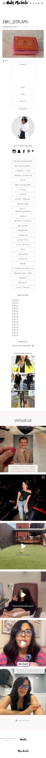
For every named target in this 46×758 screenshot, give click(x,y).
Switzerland (23, 185)
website (23, 101)
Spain (23, 194)
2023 (15, 303)
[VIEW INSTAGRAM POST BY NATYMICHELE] (44, 469)
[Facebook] (5, 60)
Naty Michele (17, 3)
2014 (15, 327)
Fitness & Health (23, 268)
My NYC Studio (23, 221)
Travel (23, 278)
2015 (15, 324)
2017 (15, 319)
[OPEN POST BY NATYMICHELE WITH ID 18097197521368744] (23, 449)
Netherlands (23, 166)
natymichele (23, 428)
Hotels (23, 259)
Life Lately (23, 245)
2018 (15, 316)
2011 (15, 335)
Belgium (23, 226)
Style (23, 190)
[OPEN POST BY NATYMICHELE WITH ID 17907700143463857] (23, 595)
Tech (23, 180)
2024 (15, 300)
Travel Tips (23, 171)
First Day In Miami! (33, 27)
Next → (13, 29)
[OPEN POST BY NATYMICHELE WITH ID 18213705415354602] (23, 497)
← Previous (6, 29)
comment (23, 64)
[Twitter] (3, 60)
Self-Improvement (23, 210)
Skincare (23, 204)
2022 (15, 306)
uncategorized (23, 161)
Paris (23, 216)
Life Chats (23, 287)
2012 (15, 333)
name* (23, 87)
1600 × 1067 (21, 27)
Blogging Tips (23, 273)
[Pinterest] (7, 60)
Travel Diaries (23, 175)
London (23, 235)
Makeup (23, 230)
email (23, 94)
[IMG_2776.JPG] (23, 44)
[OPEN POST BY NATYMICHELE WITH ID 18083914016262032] (23, 546)
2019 (15, 314)
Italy (23, 249)
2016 (15, 322)
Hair (23, 264)
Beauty (23, 283)
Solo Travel (23, 199)
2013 (15, 330)
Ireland (23, 254)
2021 (15, 308)
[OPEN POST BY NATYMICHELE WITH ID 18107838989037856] (23, 692)
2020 (15, 311)
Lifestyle (23, 240)
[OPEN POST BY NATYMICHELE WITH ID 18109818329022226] (23, 643)
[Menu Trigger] (4, 3)
